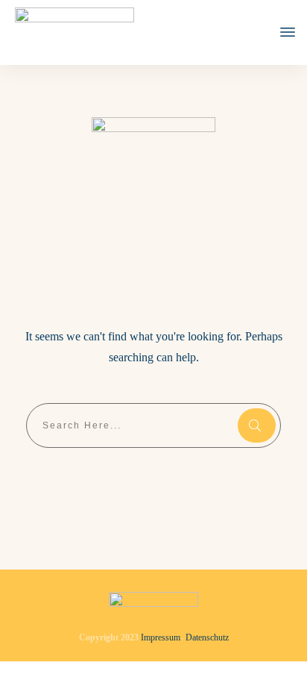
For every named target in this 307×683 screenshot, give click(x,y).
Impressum (160, 637)
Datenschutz (207, 637)
